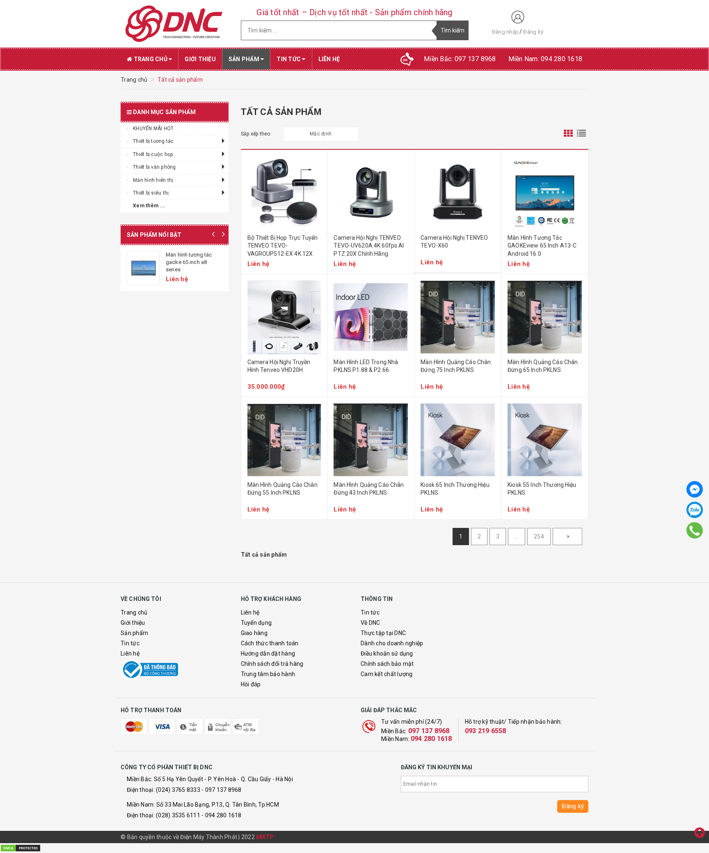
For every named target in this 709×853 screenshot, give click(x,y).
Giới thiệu (200, 59)
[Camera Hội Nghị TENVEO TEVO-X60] (458, 193)
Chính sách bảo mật (387, 663)
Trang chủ (150, 59)
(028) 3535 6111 (178, 815)
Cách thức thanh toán (270, 643)
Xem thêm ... (149, 206)
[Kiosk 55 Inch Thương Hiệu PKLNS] (545, 440)
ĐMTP (265, 837)
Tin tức (289, 59)
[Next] (567, 536)
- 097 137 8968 (221, 790)
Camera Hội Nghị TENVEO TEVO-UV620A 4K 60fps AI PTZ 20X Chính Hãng (369, 245)
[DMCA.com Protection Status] (20, 847)
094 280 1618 (431, 739)
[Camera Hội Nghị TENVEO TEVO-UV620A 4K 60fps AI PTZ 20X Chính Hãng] (371, 193)
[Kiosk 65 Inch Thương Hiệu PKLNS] (458, 440)
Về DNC (370, 622)
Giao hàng (254, 633)
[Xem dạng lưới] (568, 134)
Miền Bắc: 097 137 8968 (460, 59)
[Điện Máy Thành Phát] (175, 24)
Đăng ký (533, 32)
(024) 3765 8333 (178, 790)
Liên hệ (329, 59)
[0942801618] (694, 530)
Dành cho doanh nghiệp (392, 643)
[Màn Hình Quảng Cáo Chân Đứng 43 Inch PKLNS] (371, 440)
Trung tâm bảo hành (268, 674)
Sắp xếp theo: (256, 134)
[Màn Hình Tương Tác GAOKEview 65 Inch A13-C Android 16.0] (545, 193)
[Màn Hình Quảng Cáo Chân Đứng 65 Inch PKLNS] (545, 317)
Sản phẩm (245, 59)
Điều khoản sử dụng (387, 653)
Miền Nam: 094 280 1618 (545, 59)
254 (539, 536)
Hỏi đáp (251, 684)
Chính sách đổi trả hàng (272, 663)
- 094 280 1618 (221, 815)
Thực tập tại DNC (383, 633)
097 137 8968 (429, 731)
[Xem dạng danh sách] (581, 134)
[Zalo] (694, 510)
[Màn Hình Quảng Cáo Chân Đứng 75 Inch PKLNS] (458, 317)
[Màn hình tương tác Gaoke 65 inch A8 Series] (143, 268)
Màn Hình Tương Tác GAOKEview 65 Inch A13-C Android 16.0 (542, 245)
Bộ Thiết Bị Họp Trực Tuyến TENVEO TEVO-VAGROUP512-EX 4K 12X (282, 245)
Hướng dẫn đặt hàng (268, 653)
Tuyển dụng (256, 622)
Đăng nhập (505, 32)
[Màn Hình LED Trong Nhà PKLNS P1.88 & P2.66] (371, 317)
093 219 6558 (485, 731)
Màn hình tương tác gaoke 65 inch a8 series (189, 262)
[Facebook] (694, 489)
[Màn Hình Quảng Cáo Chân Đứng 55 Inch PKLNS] (284, 440)
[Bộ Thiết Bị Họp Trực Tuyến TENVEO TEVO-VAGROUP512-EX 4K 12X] (284, 193)
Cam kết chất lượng (387, 674)
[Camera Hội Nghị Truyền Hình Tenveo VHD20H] (284, 317)
